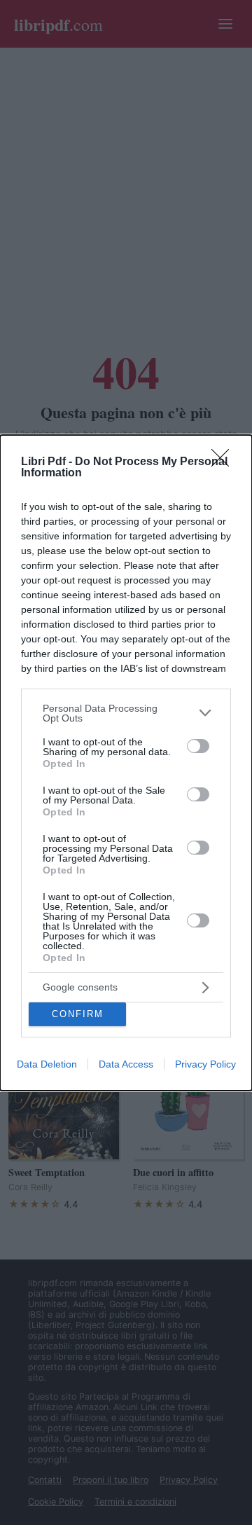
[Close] (224, 462)
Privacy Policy (205, 1064)
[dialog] (126, 763)
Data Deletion (47, 1064)
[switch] (198, 746)
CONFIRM (78, 1014)
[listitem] (126, 713)
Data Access (126, 1064)
